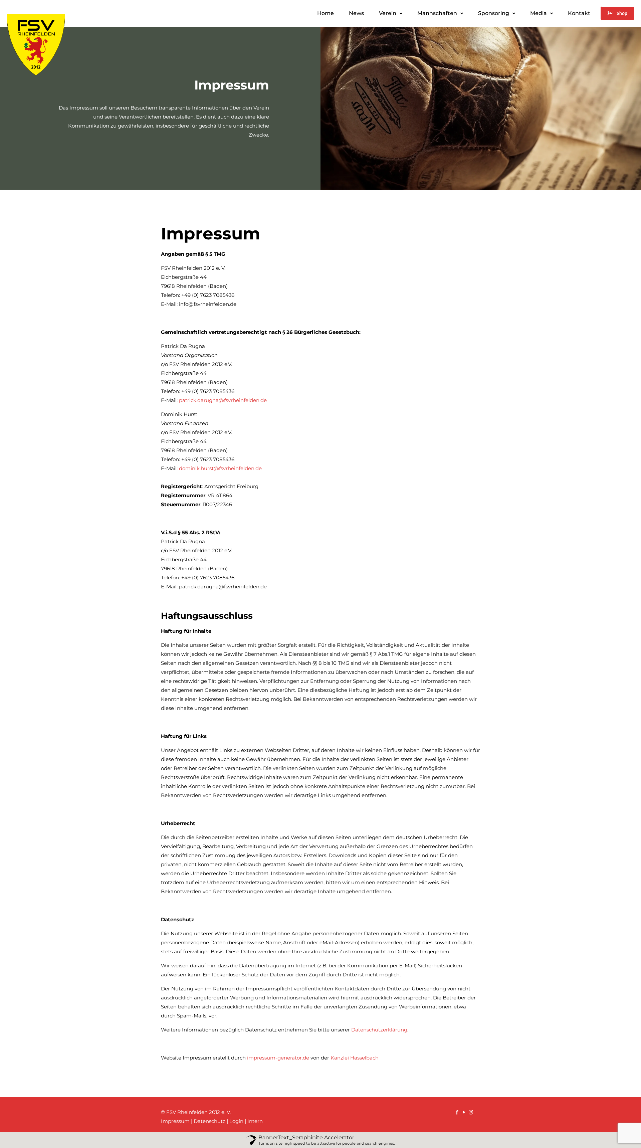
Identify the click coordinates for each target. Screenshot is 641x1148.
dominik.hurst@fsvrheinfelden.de (220, 468)
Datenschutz (209, 1121)
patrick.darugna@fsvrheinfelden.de (223, 400)
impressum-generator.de (278, 1058)
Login (236, 1121)
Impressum (175, 1121)
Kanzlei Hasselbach (355, 1058)
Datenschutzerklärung (379, 1029)
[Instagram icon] (470, 1112)
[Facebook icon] (456, 1112)
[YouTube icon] (463, 1112)
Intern (255, 1121)
